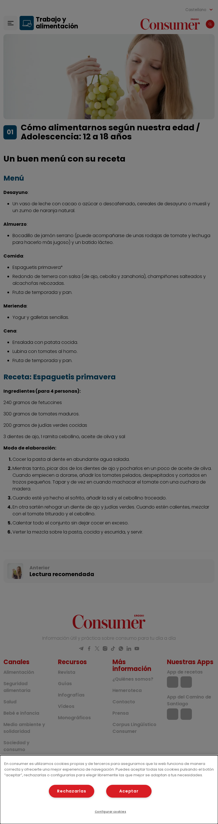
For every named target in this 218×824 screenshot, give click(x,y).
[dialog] (109, 789)
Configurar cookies (110, 811)
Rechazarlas (71, 791)
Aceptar (128, 791)
